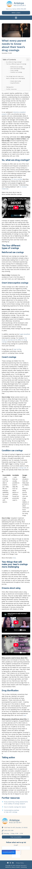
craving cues (22, 468)
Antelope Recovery (20, 865)
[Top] (30, 867)
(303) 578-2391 (8, 830)
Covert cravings (14, 70)
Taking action (9, 87)
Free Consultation (16, 837)
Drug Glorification (14, 83)
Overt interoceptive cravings (17, 68)
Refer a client (16, 13)
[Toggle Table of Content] (27, 59)
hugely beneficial (24, 334)
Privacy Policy (20, 863)
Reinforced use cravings (16, 67)
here (14, 558)
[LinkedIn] (13, 863)
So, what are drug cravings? (14, 62)
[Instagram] (10, 863)
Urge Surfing (17, 349)
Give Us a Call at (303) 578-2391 (16, 9)
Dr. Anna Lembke (16, 179)
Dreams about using (15, 81)
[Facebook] (8, 863)
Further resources (11, 89)
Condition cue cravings (16, 72)
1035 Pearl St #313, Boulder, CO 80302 (16, 827)
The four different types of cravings (16, 64)
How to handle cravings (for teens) (15, 807)
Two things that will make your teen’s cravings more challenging (15, 77)
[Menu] (16, 17)
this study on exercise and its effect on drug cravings (14, 340)
